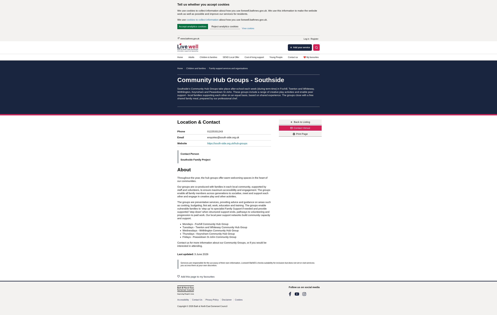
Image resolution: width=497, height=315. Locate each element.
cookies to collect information (203, 19)
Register (314, 39)
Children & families (208, 57)
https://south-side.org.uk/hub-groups (227, 143)
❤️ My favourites (311, 57)
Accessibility (183, 300)
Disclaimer (227, 300)
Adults (191, 57)
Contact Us (197, 300)
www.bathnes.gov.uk (189, 39)
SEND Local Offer (231, 57)
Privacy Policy (212, 300)
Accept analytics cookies (192, 26)
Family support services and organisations (228, 68)
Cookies (239, 300)
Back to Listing (302, 122)
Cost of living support (254, 57)
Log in (306, 39)
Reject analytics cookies (224, 26)
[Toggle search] (316, 47)
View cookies (248, 28)
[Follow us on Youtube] (297, 295)
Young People (276, 57)
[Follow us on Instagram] (304, 295)
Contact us (293, 57)
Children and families (196, 68)
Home (180, 57)
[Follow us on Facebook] (290, 295)
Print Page (302, 134)
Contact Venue (302, 128)
